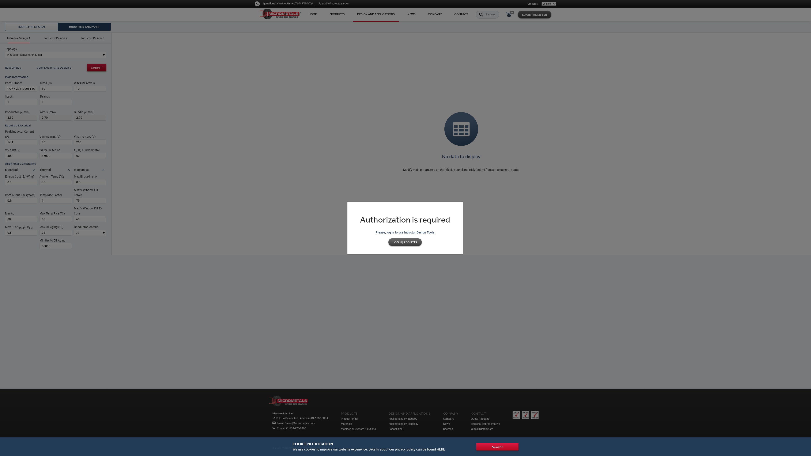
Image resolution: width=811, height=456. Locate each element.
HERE (441, 449)
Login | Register (405, 242)
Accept (497, 447)
